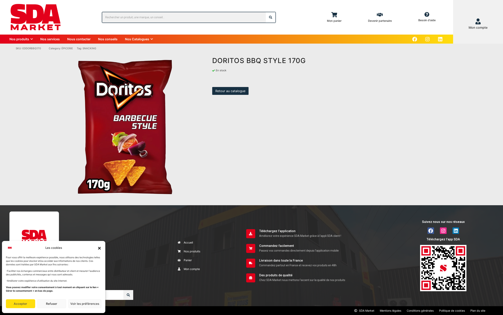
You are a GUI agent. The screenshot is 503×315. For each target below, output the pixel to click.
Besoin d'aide (427, 20)
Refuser (51, 304)
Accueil (188, 242)
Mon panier (334, 20)
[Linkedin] (440, 39)
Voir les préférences (84, 304)
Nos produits (192, 251)
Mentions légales (390, 311)
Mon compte (192, 269)
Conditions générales (420, 311)
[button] (99, 248)
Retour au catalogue (230, 91)
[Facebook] (414, 39)
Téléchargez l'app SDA (443, 239)
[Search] (270, 17)
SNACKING (89, 48)
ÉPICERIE (67, 48)
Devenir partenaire (380, 20)
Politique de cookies (452, 311)
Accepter (20, 304)
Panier (188, 260)
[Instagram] (427, 39)
